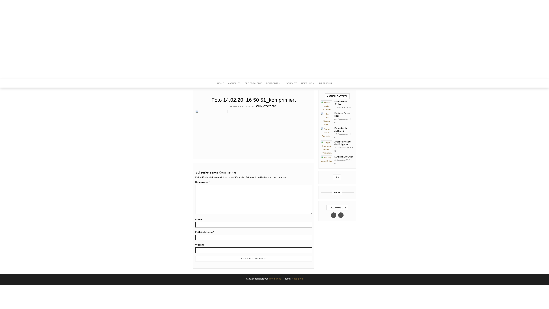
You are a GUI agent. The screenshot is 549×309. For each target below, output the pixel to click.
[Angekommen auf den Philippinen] (326, 147)
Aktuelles (234, 83)
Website (199, 244)
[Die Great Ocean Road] (326, 118)
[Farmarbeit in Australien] (326, 132)
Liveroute (291, 83)
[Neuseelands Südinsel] (326, 105)
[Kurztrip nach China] (326, 158)
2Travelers (274, 44)
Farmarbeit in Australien (340, 129)
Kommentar (202, 182)
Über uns (307, 83)
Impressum (325, 83)
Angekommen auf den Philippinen (342, 142)
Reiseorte (272, 83)
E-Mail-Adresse (204, 232)
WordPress (275, 278)
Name (199, 219)
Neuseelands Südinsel (340, 102)
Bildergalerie (253, 83)
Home (220, 83)
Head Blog (297, 278)
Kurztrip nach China (343, 157)
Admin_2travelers (266, 106)
